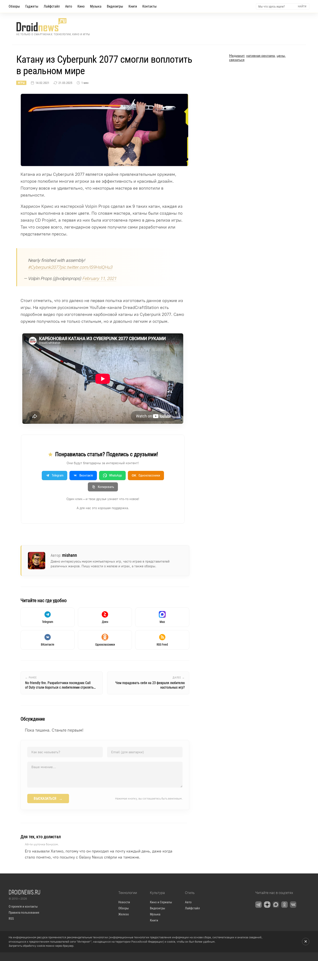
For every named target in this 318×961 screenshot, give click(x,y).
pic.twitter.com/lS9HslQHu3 (86, 267)
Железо (123, 914)
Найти (302, 6)
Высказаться (48, 798)
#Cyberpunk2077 (44, 267)
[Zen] (267, 904)
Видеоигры (115, 6)
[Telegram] (258, 904)
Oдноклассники (146, 475)
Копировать (106, 487)
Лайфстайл (52, 6)
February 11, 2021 (99, 278)
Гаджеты (31, 6)
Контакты (149, 6)
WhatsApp (115, 475)
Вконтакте (86, 475)
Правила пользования (24, 913)
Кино (81, 6)
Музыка (95, 6)
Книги (132, 6)
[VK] (293, 904)
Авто (68, 6)
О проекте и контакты (23, 906)
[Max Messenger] (276, 904)
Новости (124, 902)
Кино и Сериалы (161, 902)
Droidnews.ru (24, 892)
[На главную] (53, 24)
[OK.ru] (284, 904)
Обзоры (14, 6)
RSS (11, 919)
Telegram (57, 475)
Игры (21, 82)
